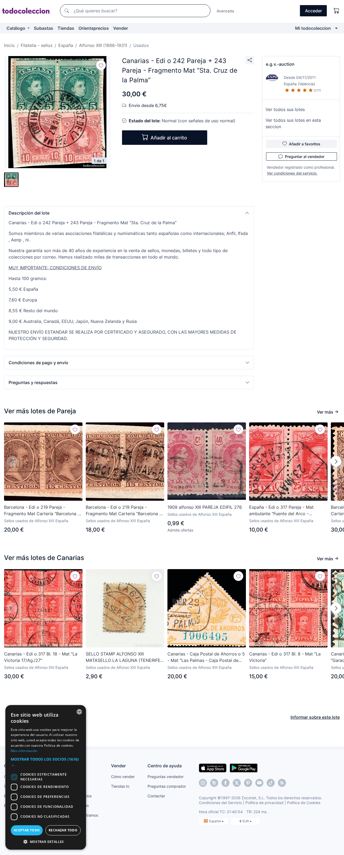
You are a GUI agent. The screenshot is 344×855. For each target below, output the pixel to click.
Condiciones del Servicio (220, 802)
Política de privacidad (264, 802)
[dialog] (45, 777)
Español (215, 821)
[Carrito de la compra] (336, 10)
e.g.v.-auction (280, 64)
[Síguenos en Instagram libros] (214, 783)
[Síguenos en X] (237, 783)
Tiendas (66, 28)
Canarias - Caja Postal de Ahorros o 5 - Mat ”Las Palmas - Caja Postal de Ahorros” (206, 657)
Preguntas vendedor (166, 776)
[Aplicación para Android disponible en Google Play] (243, 767)
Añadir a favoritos (304, 144)
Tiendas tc (120, 786)
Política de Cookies (303, 802)
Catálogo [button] (16, 28)
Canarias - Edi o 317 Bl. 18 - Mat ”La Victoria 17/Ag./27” (40, 657)
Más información (24, 751)
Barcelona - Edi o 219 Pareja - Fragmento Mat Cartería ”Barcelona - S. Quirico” (42, 510)
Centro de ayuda (165, 765)
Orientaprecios (93, 28)
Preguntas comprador (167, 786)
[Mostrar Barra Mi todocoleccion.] (336, 28)
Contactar (156, 796)
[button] (129, 213)
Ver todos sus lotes (285, 109)
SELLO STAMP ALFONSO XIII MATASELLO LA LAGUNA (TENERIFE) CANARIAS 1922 (124, 657)
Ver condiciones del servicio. (292, 173)
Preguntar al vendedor (304, 156)
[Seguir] (101, 65)
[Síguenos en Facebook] (225, 783)
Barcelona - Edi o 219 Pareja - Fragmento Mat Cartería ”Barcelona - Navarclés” (123, 510)
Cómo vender (123, 776)
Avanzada (225, 11)
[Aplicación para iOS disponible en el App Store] (213, 767)
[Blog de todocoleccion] (282, 783)
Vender (120, 28)
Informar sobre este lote (315, 717)
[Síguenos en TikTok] (271, 783)
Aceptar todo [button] (27, 830)
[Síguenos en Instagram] (203, 783)
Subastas (43, 28)
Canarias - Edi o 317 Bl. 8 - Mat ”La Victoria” (285, 657)
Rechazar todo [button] (63, 830)
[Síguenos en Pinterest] (248, 783)
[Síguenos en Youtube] (259, 783)
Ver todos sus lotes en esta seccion (293, 123)
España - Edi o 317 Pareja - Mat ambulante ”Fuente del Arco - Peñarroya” (281, 510)
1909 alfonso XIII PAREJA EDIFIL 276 (204, 507)
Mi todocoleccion (313, 28)
